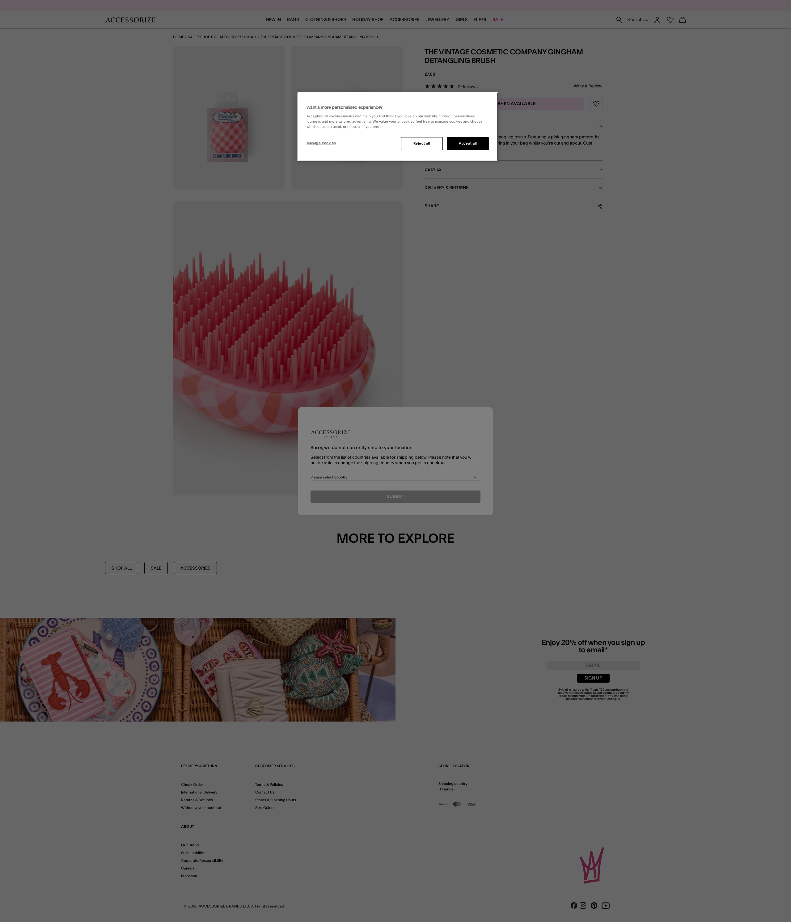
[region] (397, 127)
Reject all (421, 143)
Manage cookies (321, 143)
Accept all (468, 143)
